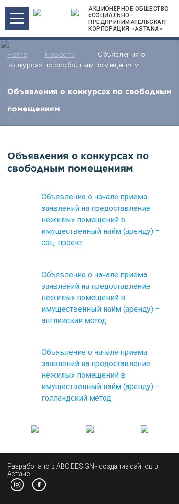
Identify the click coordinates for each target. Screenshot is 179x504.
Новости (60, 54)
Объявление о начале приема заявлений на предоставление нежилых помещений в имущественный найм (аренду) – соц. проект (101, 219)
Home (17, 54)
